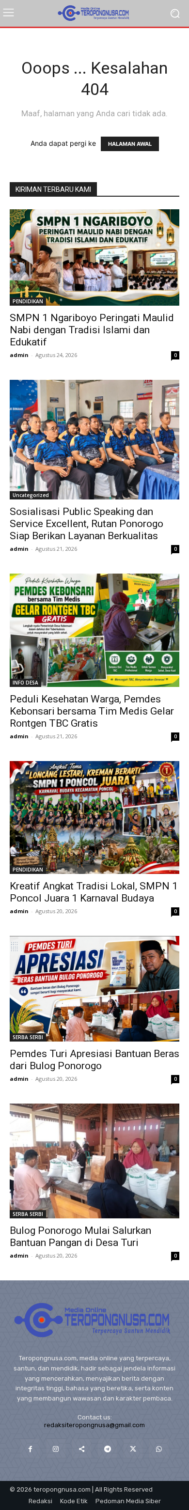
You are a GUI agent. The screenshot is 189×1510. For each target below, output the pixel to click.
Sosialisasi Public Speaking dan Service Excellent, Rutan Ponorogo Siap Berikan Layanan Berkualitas (86, 524)
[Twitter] (133, 1448)
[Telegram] (107, 1448)
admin (19, 354)
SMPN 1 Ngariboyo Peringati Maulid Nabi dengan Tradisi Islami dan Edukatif (92, 330)
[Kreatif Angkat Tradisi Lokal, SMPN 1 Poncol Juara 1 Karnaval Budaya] (94, 817)
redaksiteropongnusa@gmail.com (94, 1425)
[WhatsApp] (158, 1448)
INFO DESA (25, 682)
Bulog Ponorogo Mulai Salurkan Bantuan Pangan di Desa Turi (80, 1236)
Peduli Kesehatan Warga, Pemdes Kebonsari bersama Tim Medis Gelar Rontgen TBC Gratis (92, 711)
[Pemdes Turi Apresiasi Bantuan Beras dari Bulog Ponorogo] (94, 989)
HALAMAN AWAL (130, 143)
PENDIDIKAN (28, 301)
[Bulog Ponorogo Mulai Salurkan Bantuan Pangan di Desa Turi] (94, 1161)
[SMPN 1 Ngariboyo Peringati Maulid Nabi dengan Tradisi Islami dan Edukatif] (94, 257)
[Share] (81, 1448)
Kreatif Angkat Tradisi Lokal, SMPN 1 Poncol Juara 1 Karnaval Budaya (94, 892)
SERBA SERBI (28, 1037)
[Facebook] (29, 1448)
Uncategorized (31, 495)
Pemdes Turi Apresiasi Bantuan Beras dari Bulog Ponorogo (94, 1060)
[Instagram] (56, 1448)
